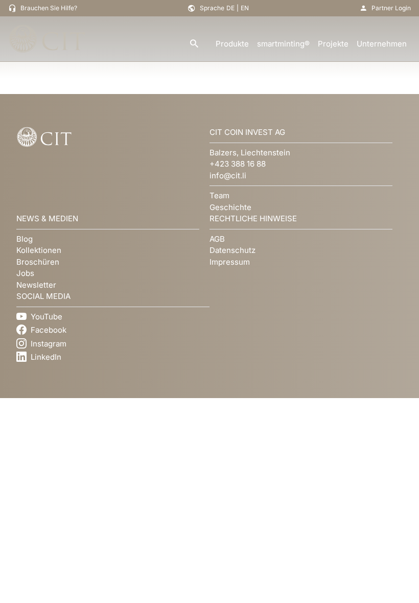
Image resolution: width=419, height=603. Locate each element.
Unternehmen (382, 44)
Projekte (333, 44)
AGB (217, 239)
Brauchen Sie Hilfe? (48, 8)
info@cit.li (228, 175)
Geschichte (230, 207)
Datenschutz (232, 250)
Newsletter (36, 285)
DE (230, 8)
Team (219, 195)
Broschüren (37, 262)
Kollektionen (38, 250)
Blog (24, 239)
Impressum (230, 262)
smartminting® (283, 44)
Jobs (25, 273)
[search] (194, 44)
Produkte (232, 44)
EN (245, 8)
